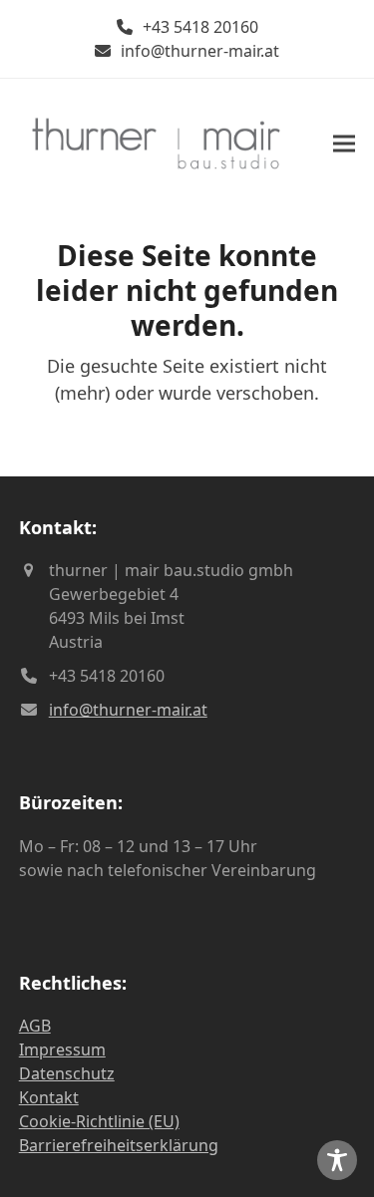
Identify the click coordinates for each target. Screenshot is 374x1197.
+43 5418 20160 (200, 27)
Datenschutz (67, 1073)
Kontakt (49, 1097)
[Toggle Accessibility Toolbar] (337, 1160)
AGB (35, 1026)
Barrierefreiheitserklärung (118, 1145)
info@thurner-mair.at (200, 51)
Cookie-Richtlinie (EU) (99, 1121)
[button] (344, 143)
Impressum (62, 1049)
